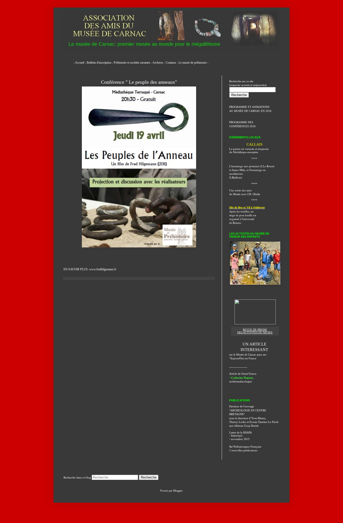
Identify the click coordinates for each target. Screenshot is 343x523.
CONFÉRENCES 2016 (242, 126)
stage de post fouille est (242, 215)
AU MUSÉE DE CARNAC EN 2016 (250, 110)
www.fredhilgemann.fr (102, 269)
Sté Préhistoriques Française (245, 446)
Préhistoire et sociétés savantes (132, 62)
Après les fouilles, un (241, 211)
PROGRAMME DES (241, 122)
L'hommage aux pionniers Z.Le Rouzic (252, 166)
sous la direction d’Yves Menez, (247, 418)
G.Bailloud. (236, 177)
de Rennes (235, 223)
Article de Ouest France (242, 373)
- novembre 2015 (239, 439)
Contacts (171, 62)
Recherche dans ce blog (77, 477)
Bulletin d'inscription (99, 62)
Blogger (177, 490)
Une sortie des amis (240, 190)
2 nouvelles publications (243, 450)
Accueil (79, 62)
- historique (236, 435)
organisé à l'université (241, 219)
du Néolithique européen (243, 152)
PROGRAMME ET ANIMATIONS (249, 106)
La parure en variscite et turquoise (249, 149)
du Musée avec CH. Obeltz (244, 194)
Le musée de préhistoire (193, 62)
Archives (157, 62)
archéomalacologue (240, 381)
